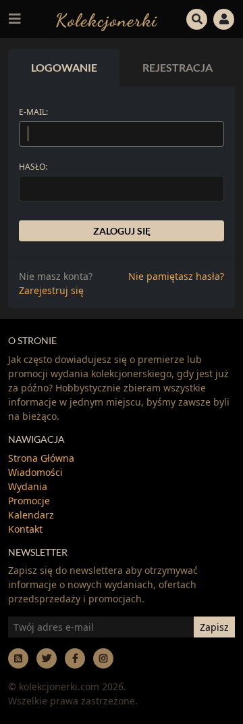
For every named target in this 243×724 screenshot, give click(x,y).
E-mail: (33, 112)
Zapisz (214, 627)
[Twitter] (46, 658)
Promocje (29, 500)
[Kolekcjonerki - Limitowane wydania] (106, 18)
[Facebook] (75, 658)
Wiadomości (35, 472)
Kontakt (25, 529)
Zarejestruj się (51, 290)
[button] (197, 17)
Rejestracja (177, 67)
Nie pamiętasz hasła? (176, 276)
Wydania (27, 486)
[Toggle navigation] (15, 18)
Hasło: (33, 166)
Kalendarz (31, 514)
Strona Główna (41, 458)
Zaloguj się (122, 231)
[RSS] (18, 658)
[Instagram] (103, 658)
